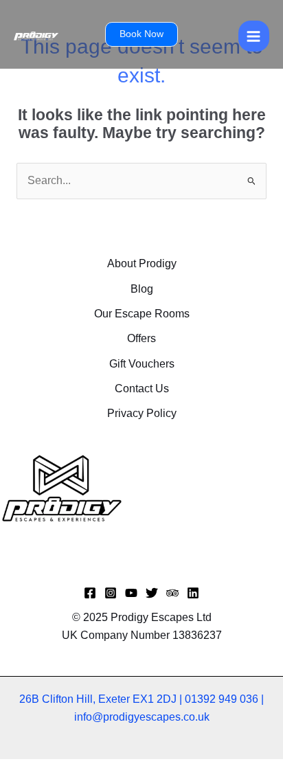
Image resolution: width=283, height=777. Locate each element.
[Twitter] (152, 593)
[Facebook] (90, 593)
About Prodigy (142, 263)
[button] (141, 34)
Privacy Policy (142, 413)
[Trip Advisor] (172, 593)
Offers (141, 338)
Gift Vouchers (141, 364)
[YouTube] (131, 593)
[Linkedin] (193, 593)
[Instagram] (110, 593)
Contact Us (142, 388)
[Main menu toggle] (253, 36)
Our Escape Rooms (142, 313)
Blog (142, 289)
